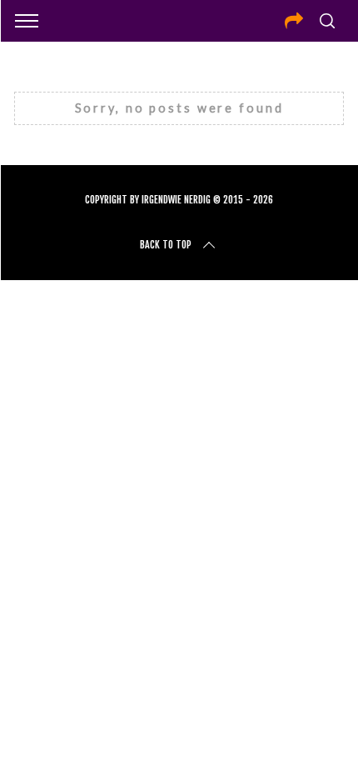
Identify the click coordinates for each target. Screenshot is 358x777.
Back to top (165, 244)
